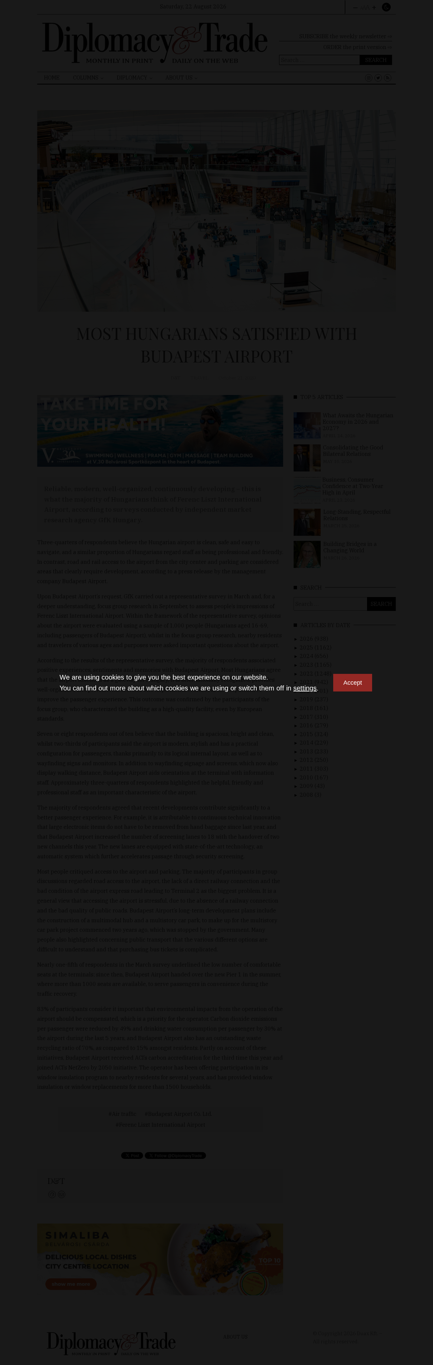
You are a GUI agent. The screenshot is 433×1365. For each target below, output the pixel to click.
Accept (352, 682)
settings (305, 688)
